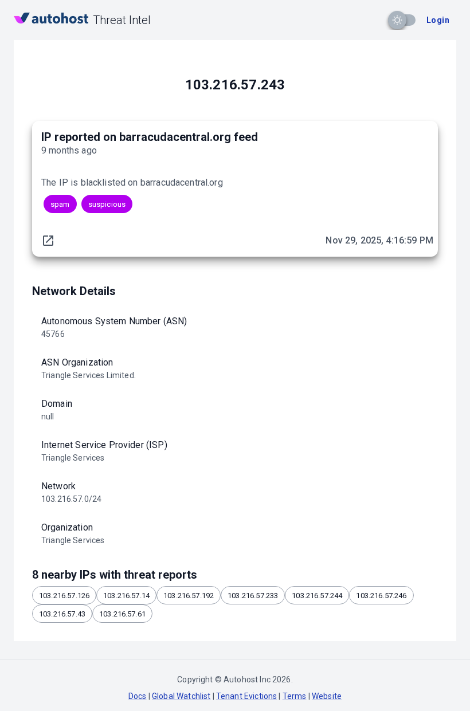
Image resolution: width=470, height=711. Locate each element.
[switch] (397, 20)
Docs (137, 696)
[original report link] (48, 240)
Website (327, 696)
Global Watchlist (181, 696)
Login (437, 20)
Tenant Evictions (246, 696)
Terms (295, 696)
